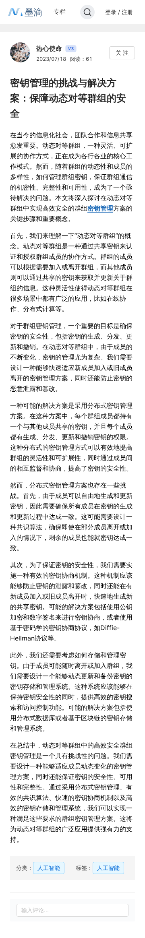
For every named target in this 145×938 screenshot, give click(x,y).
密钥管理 (100, 208)
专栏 (60, 11)
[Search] (87, 12)
